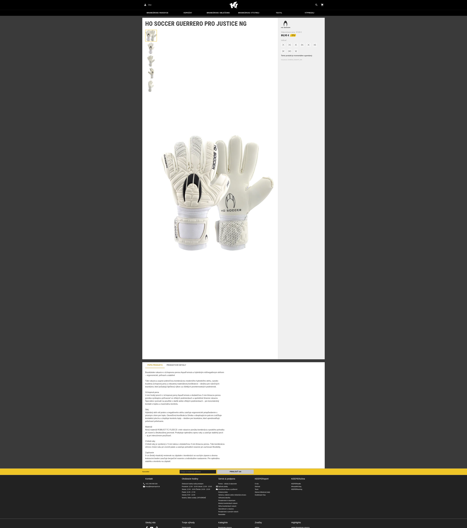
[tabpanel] (184, 418)
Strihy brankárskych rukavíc (227, 506)
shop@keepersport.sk (152, 486)
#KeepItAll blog (296, 486)
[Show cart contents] (322, 4)
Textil (279, 13)
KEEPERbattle (296, 484)
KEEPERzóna (298, 479)
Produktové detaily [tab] (176, 365)
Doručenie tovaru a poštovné (227, 489)
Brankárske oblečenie (218, 13)
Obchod (257, 486)
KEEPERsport (262, 479)
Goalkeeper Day (260, 495)
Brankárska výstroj (248, 13)
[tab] (151, 35)
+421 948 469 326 (151, 484)
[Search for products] (316, 4)
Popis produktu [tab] (155, 365)
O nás (257, 484)
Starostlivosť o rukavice (226, 509)
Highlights (296, 522)
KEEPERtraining (296, 489)
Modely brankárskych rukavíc (228, 503)
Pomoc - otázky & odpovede (227, 484)
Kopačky (188, 13)
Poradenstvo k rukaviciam (226, 500)
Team (256, 489)
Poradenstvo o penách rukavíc (228, 512)
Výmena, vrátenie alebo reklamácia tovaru (232, 495)
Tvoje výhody (188, 522)
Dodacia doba (223, 492)
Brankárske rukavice (157, 13)
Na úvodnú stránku (233, 5)
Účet (149, 5)
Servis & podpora (226, 479)
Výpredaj (309, 13)
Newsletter (145, 472)
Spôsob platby (223, 486)
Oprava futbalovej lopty (262, 492)
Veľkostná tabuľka (224, 498)
